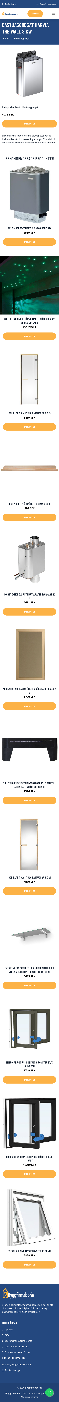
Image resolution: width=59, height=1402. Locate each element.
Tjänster (9, 1329)
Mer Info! (29, 123)
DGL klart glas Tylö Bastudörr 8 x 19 (29, 413)
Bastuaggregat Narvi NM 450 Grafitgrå (29, 228)
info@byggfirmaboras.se (46, 4)
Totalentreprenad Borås (17, 1352)
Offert (8, 1335)
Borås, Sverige (10, 4)
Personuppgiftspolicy (43, 1393)
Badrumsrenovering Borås (18, 1340)
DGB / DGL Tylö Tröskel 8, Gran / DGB (29, 503)
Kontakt (17, 1393)
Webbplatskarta (29, 1396)
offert (35, 13)
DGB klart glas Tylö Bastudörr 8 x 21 (30, 877)
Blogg (8, 1393)
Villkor (26, 1393)
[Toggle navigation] (53, 13)
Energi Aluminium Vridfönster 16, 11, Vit (29, 1251)
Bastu (8, 38)
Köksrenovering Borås (16, 1346)
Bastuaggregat (22, 38)
